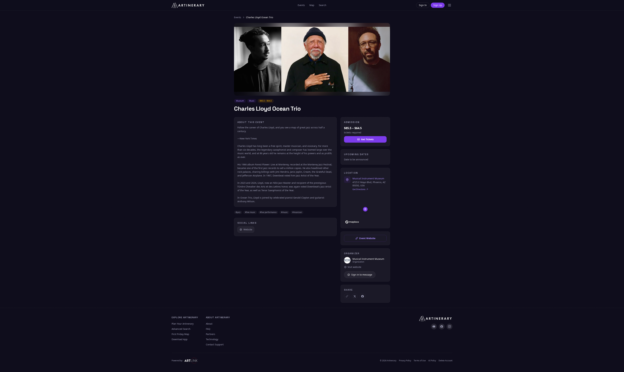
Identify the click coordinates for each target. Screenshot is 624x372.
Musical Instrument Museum (368, 178)
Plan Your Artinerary (183, 323)
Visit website (354, 267)
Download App (180, 339)
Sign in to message (361, 274)
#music (284, 212)
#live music (250, 212)
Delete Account (445, 360)
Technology (212, 339)
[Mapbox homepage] (352, 222)
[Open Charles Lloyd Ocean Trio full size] (312, 59)
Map (311, 5)
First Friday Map (180, 334)
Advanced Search (181, 328)
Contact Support (215, 344)
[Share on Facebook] (362, 296)
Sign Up (437, 5)
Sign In (423, 5)
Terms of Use (420, 360)
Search (322, 5)
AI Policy (432, 360)
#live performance (268, 212)
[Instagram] (449, 326)
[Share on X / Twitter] (355, 296)
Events (301, 5)
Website (247, 229)
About (209, 323)
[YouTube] (434, 326)
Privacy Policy (405, 360)
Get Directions (358, 189)
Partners (210, 334)
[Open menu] (449, 5)
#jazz (238, 212)
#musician (297, 212)
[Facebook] (442, 326)
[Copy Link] (347, 296)
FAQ (208, 328)
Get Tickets (367, 139)
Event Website (367, 238)
